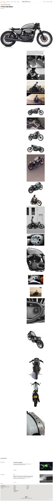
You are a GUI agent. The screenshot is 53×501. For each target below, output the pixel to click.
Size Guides (15, 489)
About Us (15, 1)
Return (2, 483)
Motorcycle (5, 4)
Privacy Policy (15, 491)
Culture (11, 1)
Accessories (8, 1)
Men (1, 1)
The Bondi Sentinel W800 (17, 462)
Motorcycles (8, 4)
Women (4, 1)
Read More (15, 482)
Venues (18, 1)
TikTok (27, 488)
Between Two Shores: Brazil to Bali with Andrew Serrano (23, 476)
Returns (14, 488)
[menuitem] (15, 2)
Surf (14, 474)
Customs (2, 4)
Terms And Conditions (16, 490)
